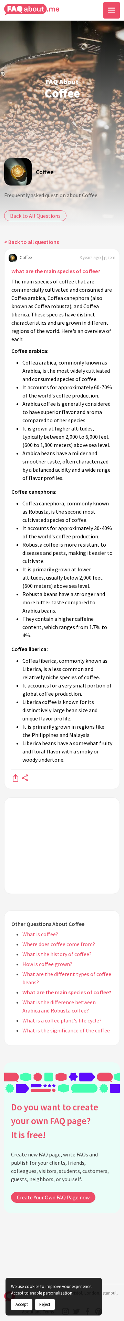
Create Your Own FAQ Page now (53, 1197)
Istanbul (109, 1293)
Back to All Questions (35, 215)
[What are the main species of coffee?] (15, 777)
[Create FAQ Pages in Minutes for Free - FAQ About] (31, 9)
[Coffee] (18, 172)
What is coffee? (40, 934)
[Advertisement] (62, 846)
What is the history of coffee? (57, 954)
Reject (44, 1304)
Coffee (45, 172)
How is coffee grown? (47, 964)
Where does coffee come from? (58, 944)
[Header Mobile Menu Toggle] (111, 10)
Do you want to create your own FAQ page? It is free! (54, 1121)
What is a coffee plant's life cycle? (62, 1020)
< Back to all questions (31, 241)
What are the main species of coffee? (55, 271)
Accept (22, 1304)
